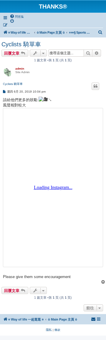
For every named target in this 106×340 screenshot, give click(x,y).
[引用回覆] (95, 86)
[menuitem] (17, 16)
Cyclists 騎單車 (21, 44)
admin (19, 68)
